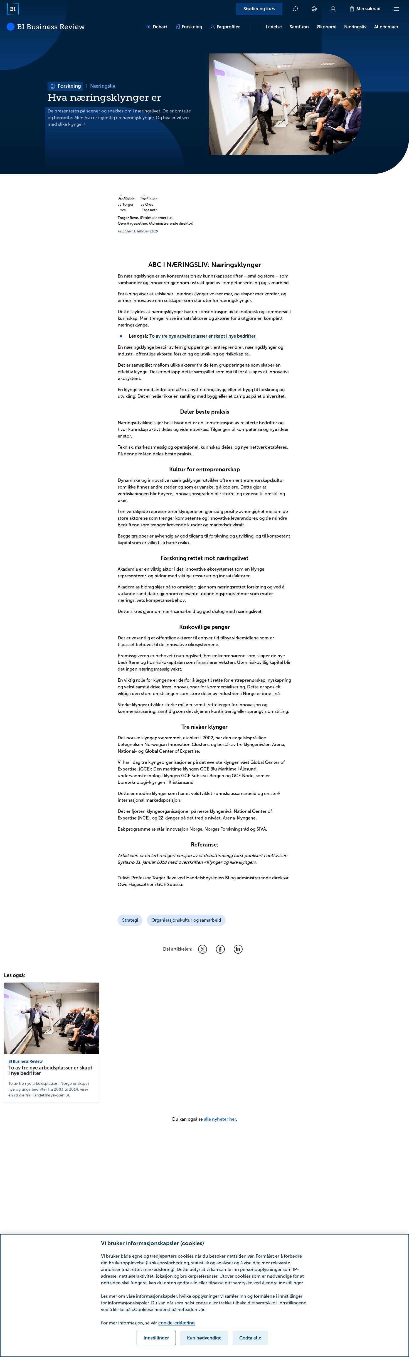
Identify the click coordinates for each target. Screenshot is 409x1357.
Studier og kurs (259, 8)
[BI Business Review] (46, 27)
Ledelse (274, 26)
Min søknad (368, 8)
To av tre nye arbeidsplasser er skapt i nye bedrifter (203, 336)
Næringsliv (355, 26)
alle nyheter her (220, 1119)
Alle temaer (386, 26)
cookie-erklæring (176, 1323)
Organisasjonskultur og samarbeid (186, 920)
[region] (204, 1295)
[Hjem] (13, 9)
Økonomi (326, 26)
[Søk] (295, 9)
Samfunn (299, 26)
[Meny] (396, 9)
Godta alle (250, 1338)
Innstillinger (156, 1338)
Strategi (130, 920)
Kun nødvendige (204, 1338)
